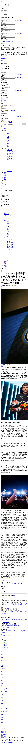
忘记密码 (12, 110)
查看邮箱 (3, 58)
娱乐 (8, 141)
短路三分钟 (10, 158)
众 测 (5, 265)
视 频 (5, 263)
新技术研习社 (10, 159)
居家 (8, 140)
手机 (8, 138)
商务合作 (3, 732)
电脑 (8, 137)
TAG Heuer (4, 583)
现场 (5, 174)
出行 (8, 145)
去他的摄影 (10, 156)
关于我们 (3, 731)
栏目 (5, 148)
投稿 (5, 179)
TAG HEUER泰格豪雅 (13, 583)
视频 (5, 175)
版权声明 (3, 734)
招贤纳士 (3, 736)
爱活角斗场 (10, 154)
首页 (5, 129)
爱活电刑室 (10, 153)
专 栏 (5, 238)
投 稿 (5, 267)
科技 (8, 132)
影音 (8, 135)
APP (5, 180)
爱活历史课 (10, 151)
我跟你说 (9, 150)
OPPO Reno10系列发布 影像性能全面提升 (16, 619)
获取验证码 (18, 20)
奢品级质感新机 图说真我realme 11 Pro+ (15, 625)
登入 (5, 214)
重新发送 (3, 60)
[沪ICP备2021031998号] (7, 742)
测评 (5, 172)
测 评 (5, 262)
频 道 (5, 220)
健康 (8, 143)
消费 (8, 146)
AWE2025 (9, 171)
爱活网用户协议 (10, 41)
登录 (10, 45)
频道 (5, 130)
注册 (10, 122)
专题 (2, 657)
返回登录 (3, 100)
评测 (2, 674)
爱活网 (9, 582)
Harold (2, 285)
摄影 (8, 133)
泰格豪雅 (21, 583)
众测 (5, 177)
